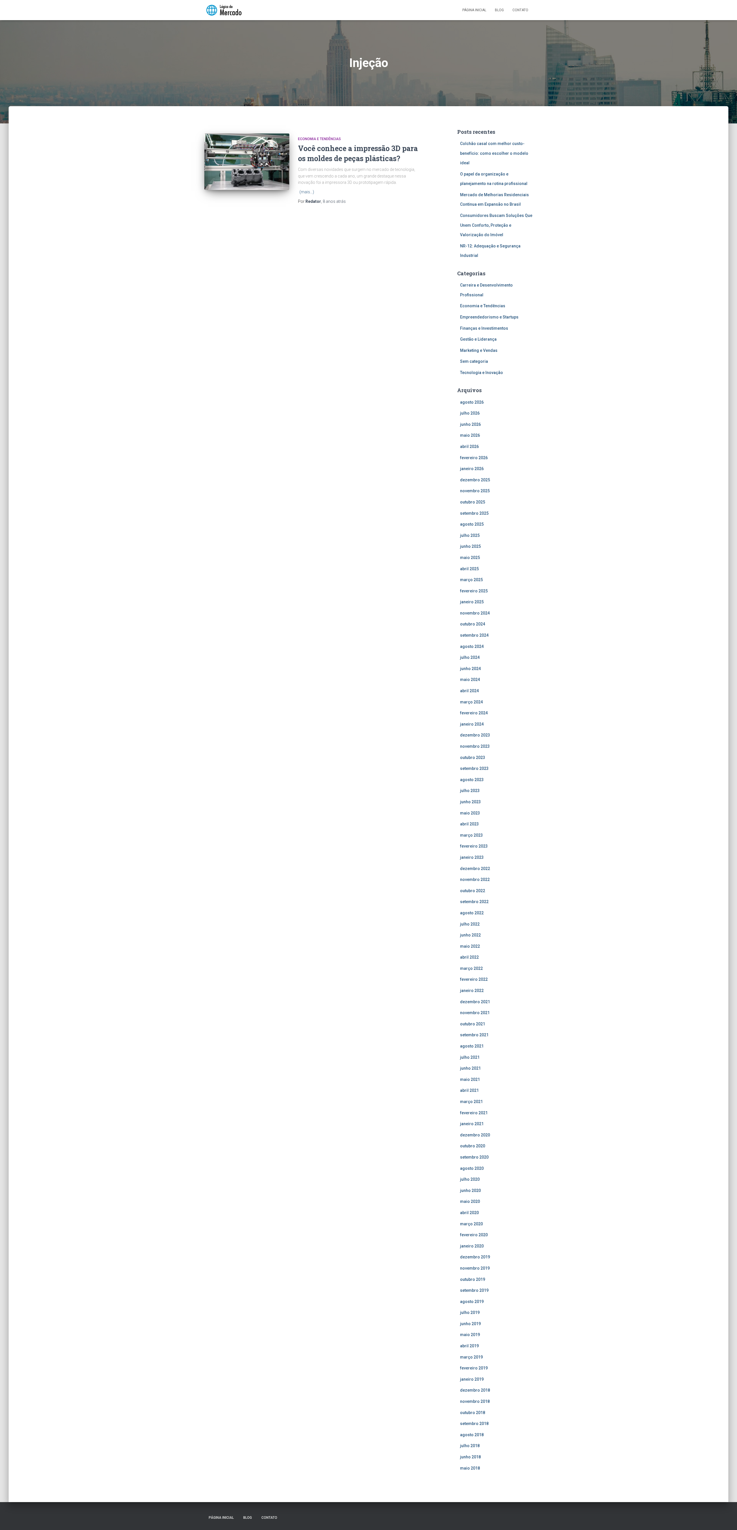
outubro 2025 (472, 502)
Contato (520, 10)
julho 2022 (470, 924)
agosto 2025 (472, 524)
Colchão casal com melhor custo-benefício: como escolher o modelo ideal (494, 153)
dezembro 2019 (475, 1257)
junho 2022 (470, 935)
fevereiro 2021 (474, 1113)
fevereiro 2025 (474, 591)
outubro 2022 (472, 890)
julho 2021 (470, 1057)
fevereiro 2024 (474, 713)
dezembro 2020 (475, 1135)
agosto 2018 (472, 1434)
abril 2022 (469, 957)
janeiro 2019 (472, 1379)
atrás (334, 201)
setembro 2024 (474, 635)
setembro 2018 (474, 1423)
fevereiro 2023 (474, 846)
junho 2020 (470, 1190)
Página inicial (474, 10)
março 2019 (471, 1357)
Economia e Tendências (319, 139)
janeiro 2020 (472, 1246)
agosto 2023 (472, 779)
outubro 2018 (472, 1412)
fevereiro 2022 (474, 979)
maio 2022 (470, 946)
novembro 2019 (475, 1268)
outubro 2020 (472, 1146)
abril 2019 (469, 1346)
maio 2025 (470, 557)
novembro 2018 (475, 1401)
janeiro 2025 (472, 602)
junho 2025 (470, 546)
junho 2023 (470, 802)
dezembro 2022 (475, 868)
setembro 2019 (474, 1290)
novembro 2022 (475, 879)
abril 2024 (469, 690)
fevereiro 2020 (474, 1235)
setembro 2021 (474, 1035)
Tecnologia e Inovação (481, 372)
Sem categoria (474, 361)
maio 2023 (470, 813)
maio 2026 (470, 435)
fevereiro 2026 (474, 457)
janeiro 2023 (472, 857)
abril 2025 (469, 568)
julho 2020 (470, 1179)
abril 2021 (469, 1090)
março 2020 (471, 1224)
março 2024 (471, 702)
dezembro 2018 (475, 1390)
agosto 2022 (472, 913)
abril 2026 (469, 446)
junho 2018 (470, 1457)
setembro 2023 (474, 768)
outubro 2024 (472, 624)
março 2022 (471, 968)
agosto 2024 (472, 646)
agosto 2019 (472, 1301)
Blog (499, 10)
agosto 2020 (472, 1168)
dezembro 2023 (475, 735)
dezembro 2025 (475, 480)
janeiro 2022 (472, 990)
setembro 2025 (474, 513)
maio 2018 (470, 1468)
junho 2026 (470, 424)
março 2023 (471, 835)
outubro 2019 (472, 1279)
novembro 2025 (475, 491)
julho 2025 (470, 535)
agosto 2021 (472, 1046)
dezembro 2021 (475, 1001)
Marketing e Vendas (478, 350)
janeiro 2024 (472, 724)
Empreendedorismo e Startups (489, 317)
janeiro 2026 (472, 468)
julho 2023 (470, 790)
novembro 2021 (475, 1012)
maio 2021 (470, 1079)
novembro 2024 (475, 613)
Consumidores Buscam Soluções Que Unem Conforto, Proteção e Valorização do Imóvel (496, 225)
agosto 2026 (472, 402)
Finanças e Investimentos (484, 328)
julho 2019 (470, 1312)
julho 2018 (470, 1445)
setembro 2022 (474, 901)
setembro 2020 (474, 1157)
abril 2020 (469, 1212)
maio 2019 (470, 1334)
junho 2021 (470, 1068)
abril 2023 (469, 824)
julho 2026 (470, 413)
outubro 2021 (472, 1024)
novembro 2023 (475, 746)
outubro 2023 (472, 757)
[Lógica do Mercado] (223, 10)
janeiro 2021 (472, 1123)
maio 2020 (470, 1201)
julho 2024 (470, 657)
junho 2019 (470, 1323)
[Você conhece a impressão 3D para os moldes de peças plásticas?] (246, 161)
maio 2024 (470, 679)
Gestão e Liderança (478, 339)
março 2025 (471, 579)
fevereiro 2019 (474, 1368)
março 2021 (471, 1101)
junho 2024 (470, 668)
